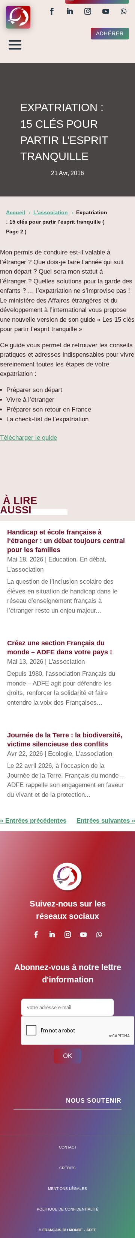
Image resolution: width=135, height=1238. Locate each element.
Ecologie (60, 753)
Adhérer (110, 33)
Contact (67, 1147)
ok (67, 1055)
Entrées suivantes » (105, 820)
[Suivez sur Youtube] (105, 11)
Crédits (67, 1168)
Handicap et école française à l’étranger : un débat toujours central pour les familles (66, 541)
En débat (92, 559)
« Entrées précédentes (33, 820)
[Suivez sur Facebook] (51, 11)
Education (62, 559)
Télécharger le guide (28, 437)
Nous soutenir (94, 1100)
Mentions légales (67, 1189)
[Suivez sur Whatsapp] (123, 11)
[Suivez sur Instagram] (87, 11)
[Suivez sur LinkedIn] (69, 11)
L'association (25, 569)
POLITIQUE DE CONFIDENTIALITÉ (68, 1209)
